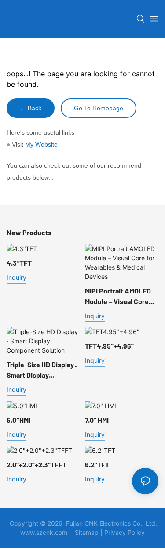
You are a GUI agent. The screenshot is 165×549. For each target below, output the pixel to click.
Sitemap (86, 532)
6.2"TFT (97, 464)
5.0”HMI (18, 420)
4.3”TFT (19, 263)
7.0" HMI (97, 420)
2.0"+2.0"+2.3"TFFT (36, 464)
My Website (41, 144)
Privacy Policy (124, 532)
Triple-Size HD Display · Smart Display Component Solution (42, 370)
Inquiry (16, 277)
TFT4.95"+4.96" (109, 346)
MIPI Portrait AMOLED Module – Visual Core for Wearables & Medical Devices (118, 296)
